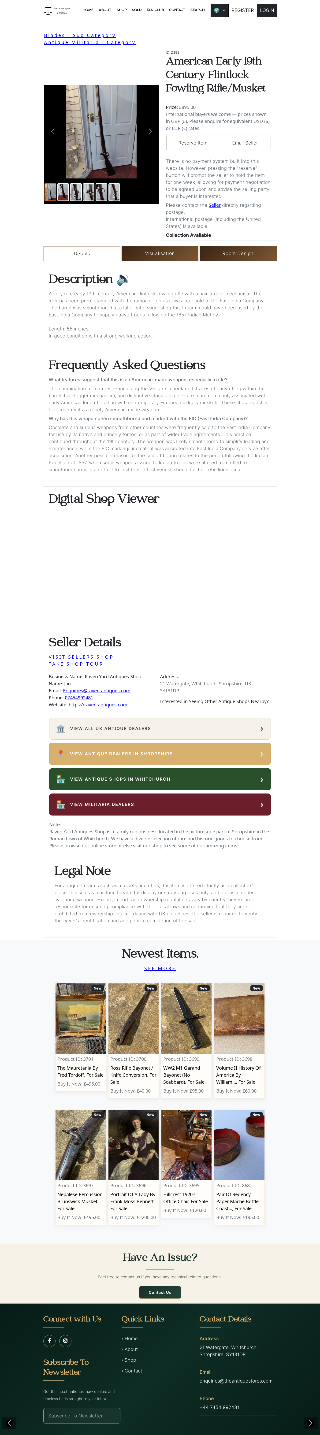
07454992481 (79, 697)
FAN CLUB (155, 10)
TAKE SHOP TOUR (76, 664)
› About (130, 1349)
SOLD (136, 10)
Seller (215, 205)
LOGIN (267, 10)
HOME (88, 10)
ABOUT (105, 10)
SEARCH (197, 10)
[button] (52, 131)
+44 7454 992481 (219, 1407)
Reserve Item (192, 143)
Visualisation (160, 253)
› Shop (129, 1360)
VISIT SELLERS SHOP (81, 657)
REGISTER (242, 10)
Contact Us (160, 1292)
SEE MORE (160, 968)
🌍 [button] (217, 10)
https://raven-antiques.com (98, 704)
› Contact (132, 1371)
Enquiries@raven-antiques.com (96, 690)
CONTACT (177, 10)
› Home (130, 1338)
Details (82, 253)
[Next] (311, 1423)
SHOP (122, 10)
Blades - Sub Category (80, 35)
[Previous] (9, 1423)
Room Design (238, 253)
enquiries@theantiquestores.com (236, 1381)
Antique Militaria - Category (90, 42)
